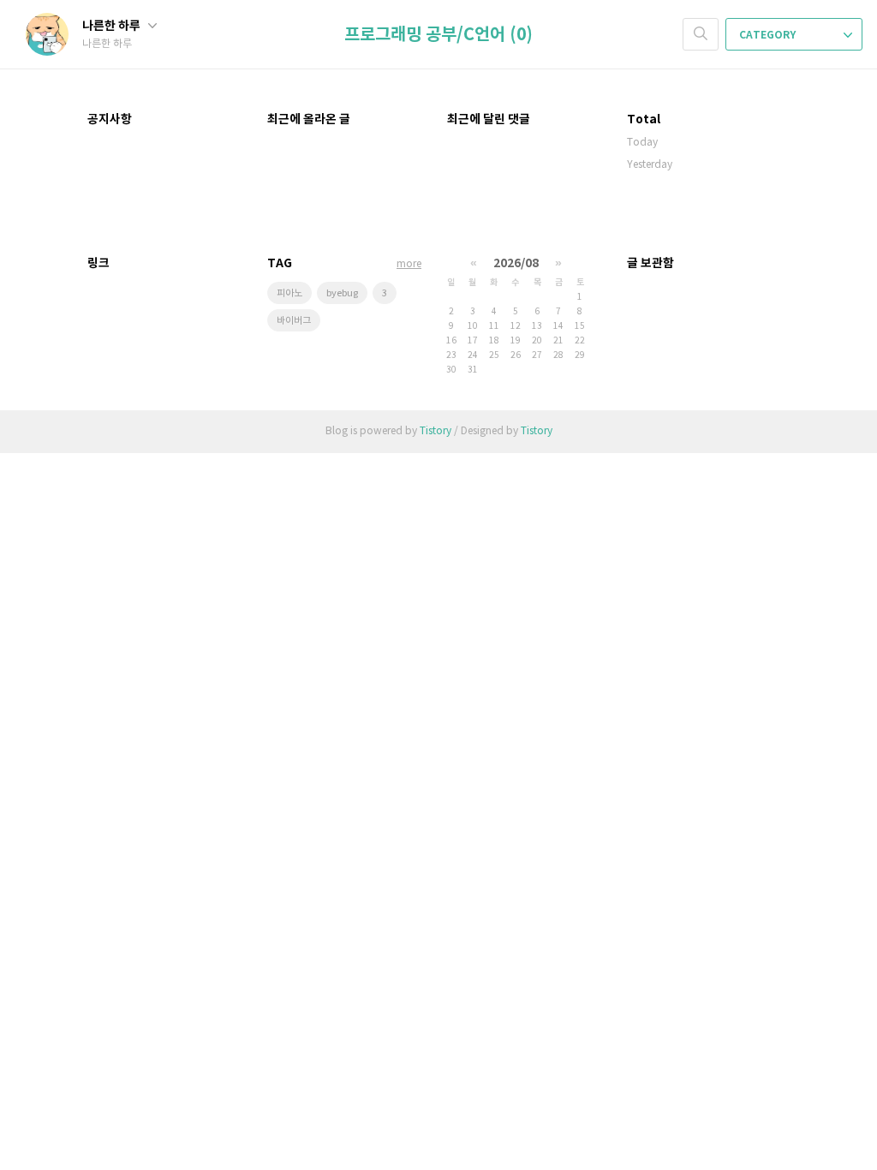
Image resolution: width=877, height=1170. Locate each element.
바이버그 (294, 320)
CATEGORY (768, 35)
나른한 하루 (112, 26)
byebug (342, 293)
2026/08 (516, 263)
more (409, 264)
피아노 (289, 293)
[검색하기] (700, 34)
